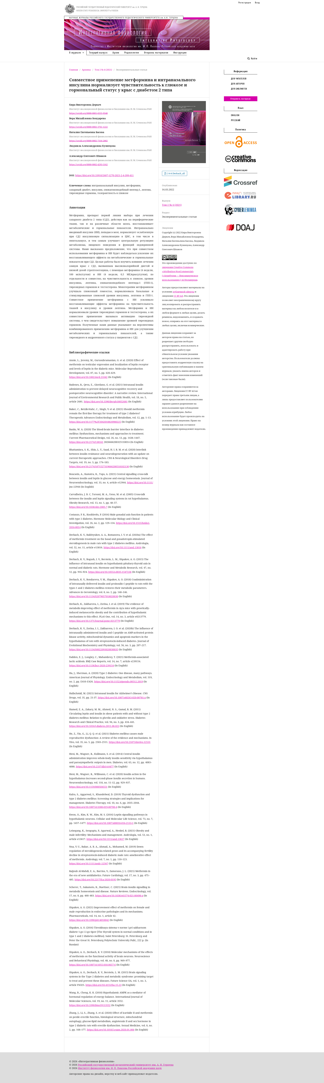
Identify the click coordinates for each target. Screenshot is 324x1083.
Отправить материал (241, 98)
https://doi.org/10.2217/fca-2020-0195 (95, 879)
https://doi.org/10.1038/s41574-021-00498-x (119, 895)
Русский (236, 120)
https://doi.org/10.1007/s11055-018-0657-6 (92, 964)
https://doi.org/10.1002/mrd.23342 (88, 377)
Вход (257, 2)
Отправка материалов (156, 52)
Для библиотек (239, 88)
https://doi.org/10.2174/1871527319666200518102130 (99, 466)
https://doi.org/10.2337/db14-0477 (95, 766)
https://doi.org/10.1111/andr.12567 (88, 863)
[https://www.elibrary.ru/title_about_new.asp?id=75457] (240, 199)
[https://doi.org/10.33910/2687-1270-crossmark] (240, 186)
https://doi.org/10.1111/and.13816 (122, 547)
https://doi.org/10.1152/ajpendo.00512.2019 (118, 681)
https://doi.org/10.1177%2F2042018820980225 (95, 421)
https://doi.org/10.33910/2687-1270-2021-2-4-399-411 (104, 175)
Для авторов (238, 83)
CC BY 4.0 (178, 295)
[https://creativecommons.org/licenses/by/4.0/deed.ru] (240, 164)
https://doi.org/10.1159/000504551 (88, 786)
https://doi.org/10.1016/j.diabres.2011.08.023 (94, 726)
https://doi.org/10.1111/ (140, 482)
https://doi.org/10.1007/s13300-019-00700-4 (93, 807)
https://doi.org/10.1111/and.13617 (105, 839)
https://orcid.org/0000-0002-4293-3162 (88, 164)
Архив (116, 52)
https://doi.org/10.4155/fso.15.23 (104, 985)
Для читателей (239, 78)
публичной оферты (183, 291)
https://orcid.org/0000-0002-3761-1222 (88, 126)
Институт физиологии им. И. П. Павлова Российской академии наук (120, 1068)
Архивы (86, 69)
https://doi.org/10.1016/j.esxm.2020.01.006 (110, 1029)
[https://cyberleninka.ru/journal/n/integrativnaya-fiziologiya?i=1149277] (240, 215)
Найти (253, 58)
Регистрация (244, 2)
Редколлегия (131, 52)
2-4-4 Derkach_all (176, 173)
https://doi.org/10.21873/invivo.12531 (130, 742)
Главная (73, 69)
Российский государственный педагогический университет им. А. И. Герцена (125, 1064)
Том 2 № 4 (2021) (103, 69)
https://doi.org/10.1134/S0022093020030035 (93, 649)
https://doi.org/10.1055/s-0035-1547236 (109, 571)
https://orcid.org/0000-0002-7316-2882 (88, 140)
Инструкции (180, 52)
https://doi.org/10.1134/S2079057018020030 (93, 596)
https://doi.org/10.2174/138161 (86, 442)
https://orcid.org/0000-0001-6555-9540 (88, 113)
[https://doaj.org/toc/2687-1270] (240, 233)
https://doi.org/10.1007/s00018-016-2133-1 (110, 823)
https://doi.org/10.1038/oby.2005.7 (88, 507)
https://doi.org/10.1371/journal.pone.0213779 (94, 620)
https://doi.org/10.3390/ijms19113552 (90, 1005)
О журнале (75, 52)
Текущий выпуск (98, 52)
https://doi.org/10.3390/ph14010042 (89, 920)
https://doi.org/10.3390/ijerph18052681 (106, 401)
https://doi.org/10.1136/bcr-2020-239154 (91, 665)
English (235, 115)
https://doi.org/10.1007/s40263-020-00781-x (122, 697)
